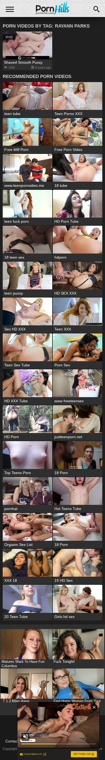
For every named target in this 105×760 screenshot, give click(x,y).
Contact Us (14, 741)
